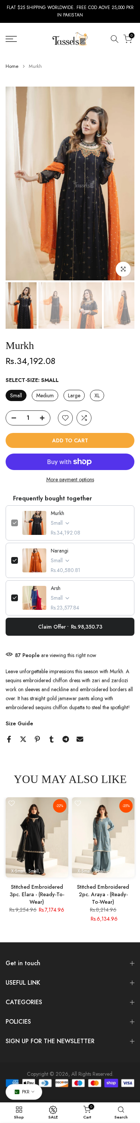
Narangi (59, 550)
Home (12, 66)
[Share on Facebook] (9, 739)
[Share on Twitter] (23, 739)
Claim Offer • (70, 626)
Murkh (57, 513)
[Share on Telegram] (65, 739)
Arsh (55, 588)
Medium (45, 395)
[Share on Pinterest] (37, 739)
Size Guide (19, 723)
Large (74, 395)
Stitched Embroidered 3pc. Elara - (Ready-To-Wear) (37, 894)
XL (97, 395)
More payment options (70, 479)
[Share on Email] (80, 739)
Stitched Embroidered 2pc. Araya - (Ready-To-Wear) (103, 894)
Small (16, 395)
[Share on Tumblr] (51, 739)
